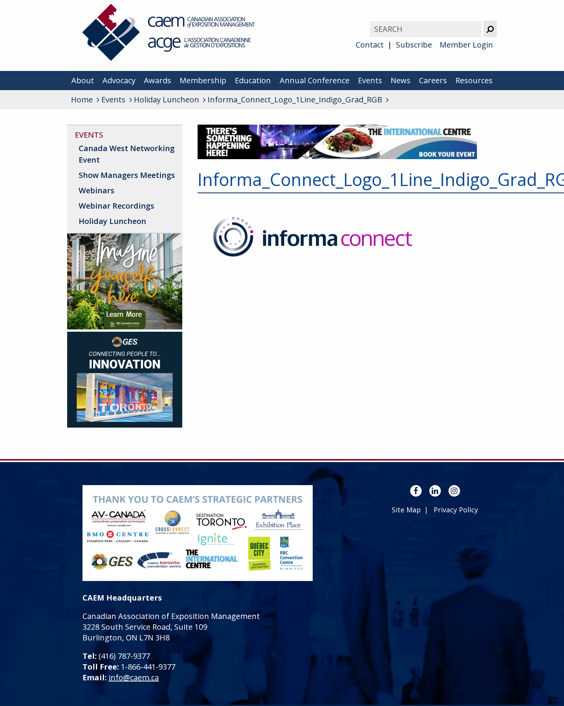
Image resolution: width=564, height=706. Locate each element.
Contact (370, 44)
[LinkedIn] (435, 491)
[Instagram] (454, 491)
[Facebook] (416, 491)
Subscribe (414, 44)
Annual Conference (315, 80)
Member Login (466, 44)
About (82, 80)
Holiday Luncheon (112, 221)
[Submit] (490, 29)
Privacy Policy (456, 509)
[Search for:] (426, 29)
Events (370, 80)
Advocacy (118, 80)
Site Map (406, 509)
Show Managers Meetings (127, 175)
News (401, 80)
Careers (433, 80)
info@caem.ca (134, 677)
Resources (474, 80)
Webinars (96, 190)
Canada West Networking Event (127, 154)
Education (253, 80)
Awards (157, 80)
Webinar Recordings (116, 206)
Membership (203, 80)
